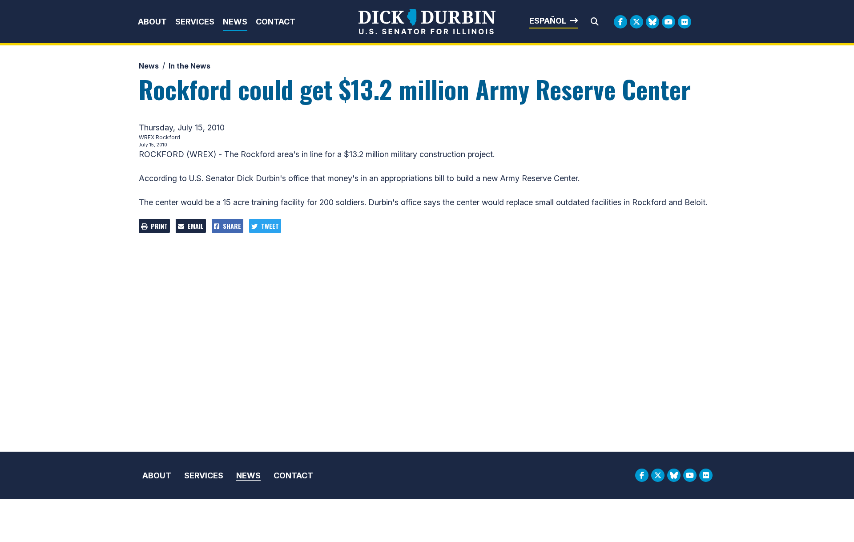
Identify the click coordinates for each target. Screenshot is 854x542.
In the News (189, 65)
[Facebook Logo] (620, 21)
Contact (275, 21)
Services (194, 21)
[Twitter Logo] (636, 21)
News (235, 21)
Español (547, 20)
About (152, 21)
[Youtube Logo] (668, 21)
